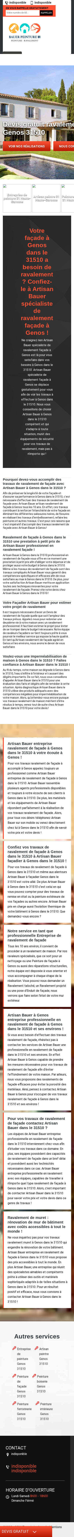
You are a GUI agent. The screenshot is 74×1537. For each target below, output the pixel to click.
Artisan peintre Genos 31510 (44, 1356)
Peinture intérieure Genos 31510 (46, 1411)
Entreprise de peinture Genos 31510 (24, 1359)
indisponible (17, 2)
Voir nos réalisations (27, 146)
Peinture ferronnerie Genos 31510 (24, 1411)
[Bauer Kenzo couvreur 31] (24, 32)
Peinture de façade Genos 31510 (22, 1386)
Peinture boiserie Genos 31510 (42, 1384)
